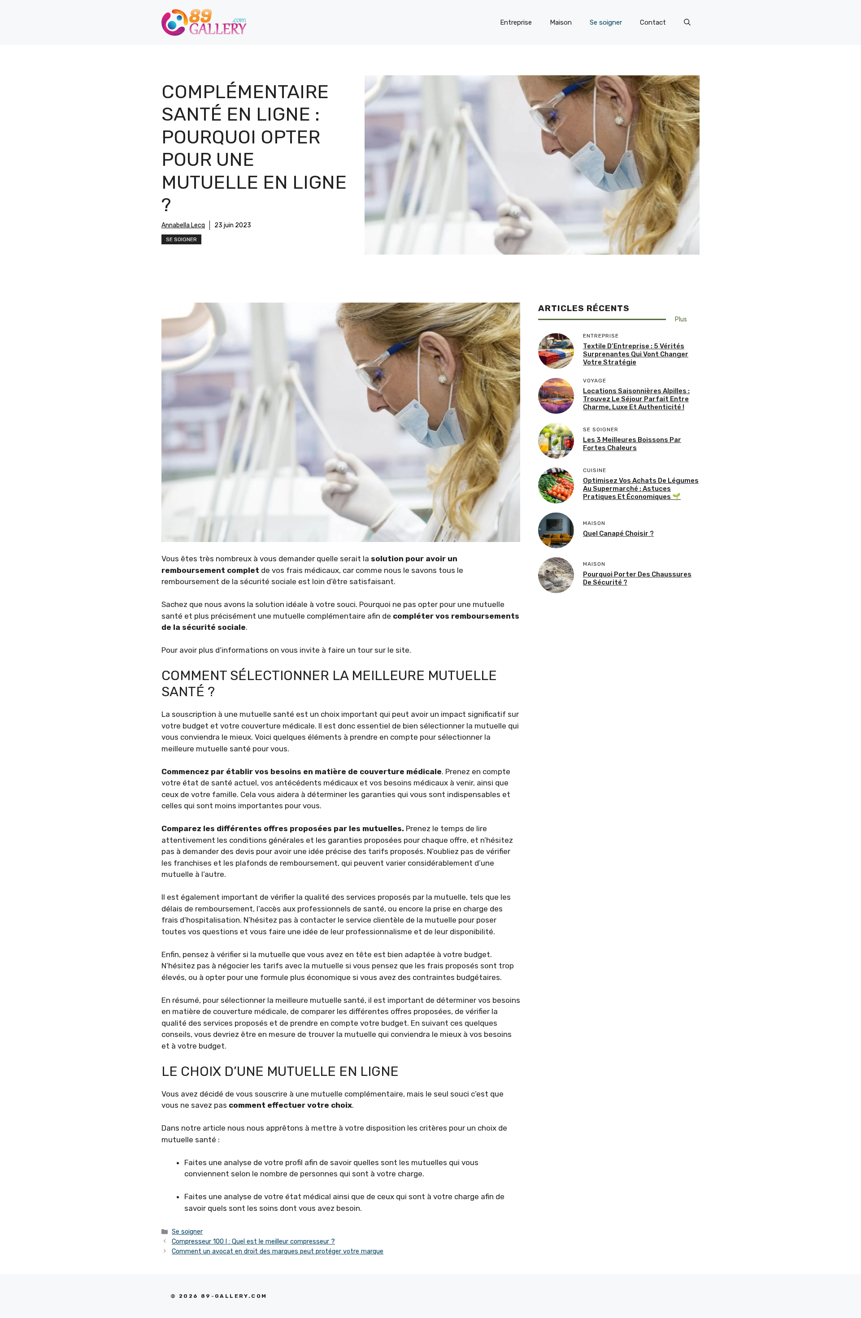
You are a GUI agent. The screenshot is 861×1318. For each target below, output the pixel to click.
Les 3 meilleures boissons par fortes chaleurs (632, 444)
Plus (681, 319)
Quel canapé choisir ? (618, 534)
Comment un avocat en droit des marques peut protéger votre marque (277, 1251)
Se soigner (606, 22)
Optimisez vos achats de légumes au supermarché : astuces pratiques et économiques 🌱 (641, 489)
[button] (687, 22)
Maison (561, 22)
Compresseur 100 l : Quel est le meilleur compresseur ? (253, 1241)
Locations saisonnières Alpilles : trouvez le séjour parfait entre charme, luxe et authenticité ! (636, 399)
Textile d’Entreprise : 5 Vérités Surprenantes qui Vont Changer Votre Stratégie (635, 355)
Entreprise (516, 22)
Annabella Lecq (183, 225)
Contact (653, 22)
